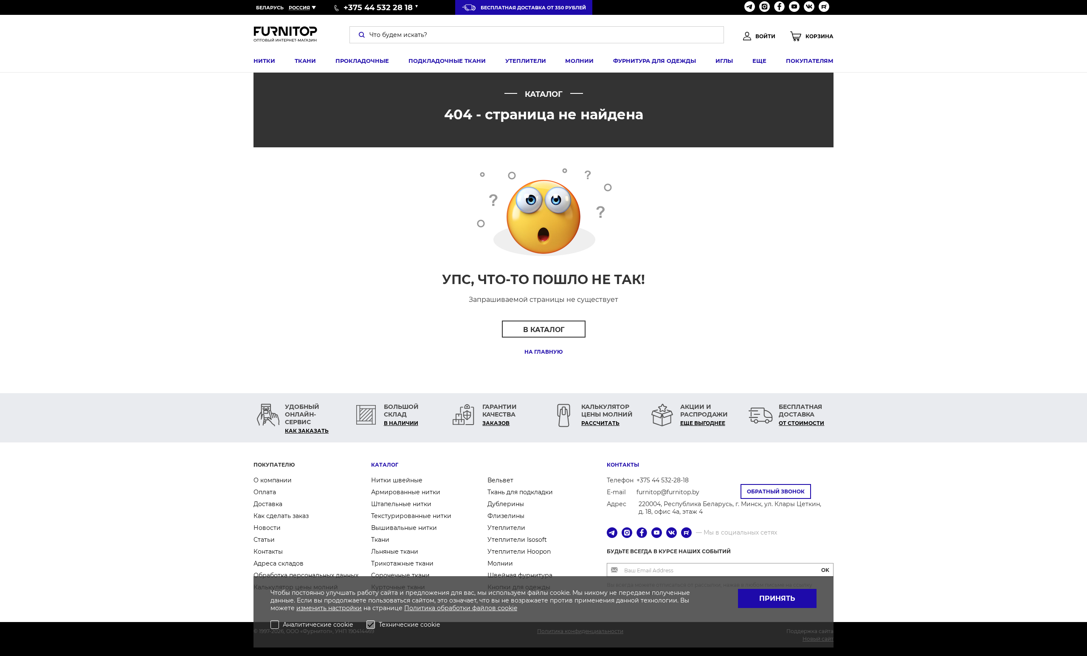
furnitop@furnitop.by (667, 492)
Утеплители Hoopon (519, 551)
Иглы (724, 60)
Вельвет (500, 480)
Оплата (264, 492)
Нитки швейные (396, 480)
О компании (272, 480)
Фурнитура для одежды (654, 60)
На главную (543, 352)
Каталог (384, 465)
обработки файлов (467, 608)
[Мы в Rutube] (824, 7)
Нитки (264, 60)
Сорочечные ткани (400, 575)
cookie (507, 608)
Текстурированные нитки (411, 516)
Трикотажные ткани (402, 563)
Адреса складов (278, 563)
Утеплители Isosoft (517, 539)
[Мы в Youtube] (794, 7)
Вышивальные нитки (404, 528)
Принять (777, 598)
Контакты (268, 551)
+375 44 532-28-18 (662, 480)
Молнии (579, 60)
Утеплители (525, 60)
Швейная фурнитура (519, 575)
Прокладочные (362, 60)
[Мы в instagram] (764, 7)
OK (825, 570)
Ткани (305, 60)
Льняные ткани (394, 551)
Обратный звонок (776, 491)
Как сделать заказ (281, 516)
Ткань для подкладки (520, 492)
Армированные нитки (405, 492)
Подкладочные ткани (447, 60)
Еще (759, 60)
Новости (267, 528)
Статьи (264, 539)
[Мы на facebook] (779, 7)
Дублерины (505, 504)
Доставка (267, 504)
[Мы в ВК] (809, 7)
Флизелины (505, 516)
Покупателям (810, 60)
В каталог (543, 330)
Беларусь (270, 8)
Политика (420, 608)
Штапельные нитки (401, 504)
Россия (299, 8)
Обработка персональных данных (305, 575)
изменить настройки (329, 608)
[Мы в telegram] (749, 7)
